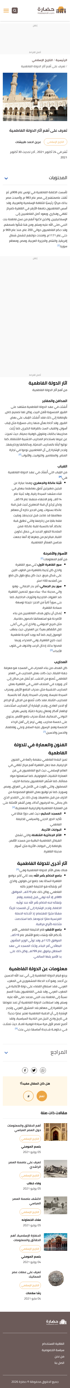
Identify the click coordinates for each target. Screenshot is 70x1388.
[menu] (6, 10)
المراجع (59, 1052)
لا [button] (28, 1096)
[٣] (60, 477)
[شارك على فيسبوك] (25, 1070)
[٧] (13, 807)
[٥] (51, 650)
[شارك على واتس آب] (43, 1070)
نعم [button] (41, 1096)
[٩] (16, 1028)
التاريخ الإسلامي (55, 141)
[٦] (44, 731)
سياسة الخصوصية (53, 1350)
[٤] (42, 558)
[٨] (17, 869)
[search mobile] (15, 10)
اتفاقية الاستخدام (53, 1343)
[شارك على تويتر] (34, 1070)
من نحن (59, 1356)
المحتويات (58, 177)
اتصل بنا (59, 1363)
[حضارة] (52, 10)
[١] (58, 245)
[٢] (20, 454)
